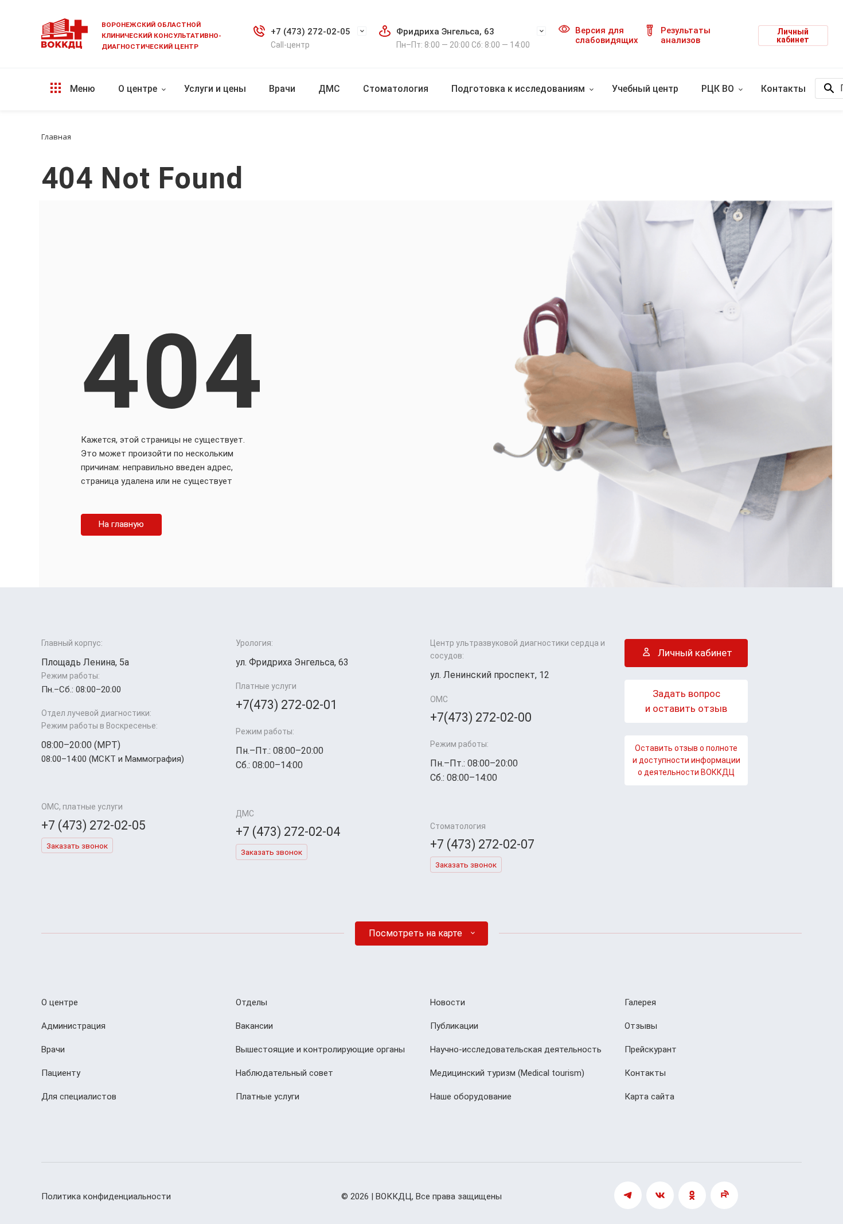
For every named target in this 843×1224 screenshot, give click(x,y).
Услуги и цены (215, 88)
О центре (137, 88)
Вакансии (254, 1026)
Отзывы (641, 1026)
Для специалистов (78, 1096)
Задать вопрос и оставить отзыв (686, 701)
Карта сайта (649, 1096)
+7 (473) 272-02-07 (482, 844)
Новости (447, 1002)
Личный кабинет (792, 35)
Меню (81, 88)
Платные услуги (267, 1096)
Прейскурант (651, 1049)
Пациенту (60, 1073)
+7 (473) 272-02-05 (310, 31)
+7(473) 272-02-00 (481, 717)
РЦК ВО (717, 88)
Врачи (282, 88)
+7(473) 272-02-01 (286, 705)
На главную (121, 524)
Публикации (454, 1026)
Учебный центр (645, 88)
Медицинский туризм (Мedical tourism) (507, 1073)
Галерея (640, 1002)
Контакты (783, 88)
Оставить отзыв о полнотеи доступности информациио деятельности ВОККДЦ (686, 760)
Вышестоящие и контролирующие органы (320, 1049)
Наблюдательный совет (284, 1073)
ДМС (329, 88)
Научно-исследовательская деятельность (516, 1049)
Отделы (251, 1002)
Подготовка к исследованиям (518, 88)
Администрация (73, 1026)
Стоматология (395, 88)
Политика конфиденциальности (106, 1196)
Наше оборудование (471, 1096)
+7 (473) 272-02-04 (288, 831)
